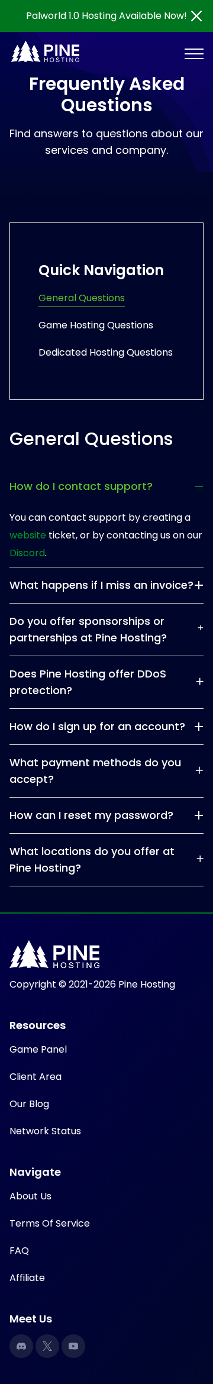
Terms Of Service (49, 1223)
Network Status (45, 1131)
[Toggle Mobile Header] (194, 53)
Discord (27, 553)
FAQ (19, 1250)
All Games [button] (43, 85)
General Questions (81, 298)
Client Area (35, 1076)
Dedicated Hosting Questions (105, 352)
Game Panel (38, 1049)
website (27, 535)
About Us (30, 1196)
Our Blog (29, 1104)
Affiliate (27, 1278)
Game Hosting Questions (95, 325)
